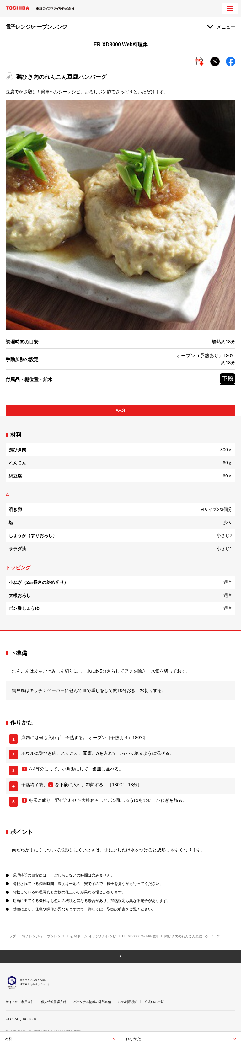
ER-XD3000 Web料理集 (140, 936)
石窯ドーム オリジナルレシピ (93, 936)
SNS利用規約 (127, 1002)
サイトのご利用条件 (20, 1002)
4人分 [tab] (121, 410)
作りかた (133, 1039)
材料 (9, 1039)
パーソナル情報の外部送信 (92, 1002)
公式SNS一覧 (154, 1002)
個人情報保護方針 (53, 1002)
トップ (11, 936)
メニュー (226, 27)
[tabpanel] (120, 523)
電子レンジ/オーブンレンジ (43, 936)
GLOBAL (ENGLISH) (21, 1019)
